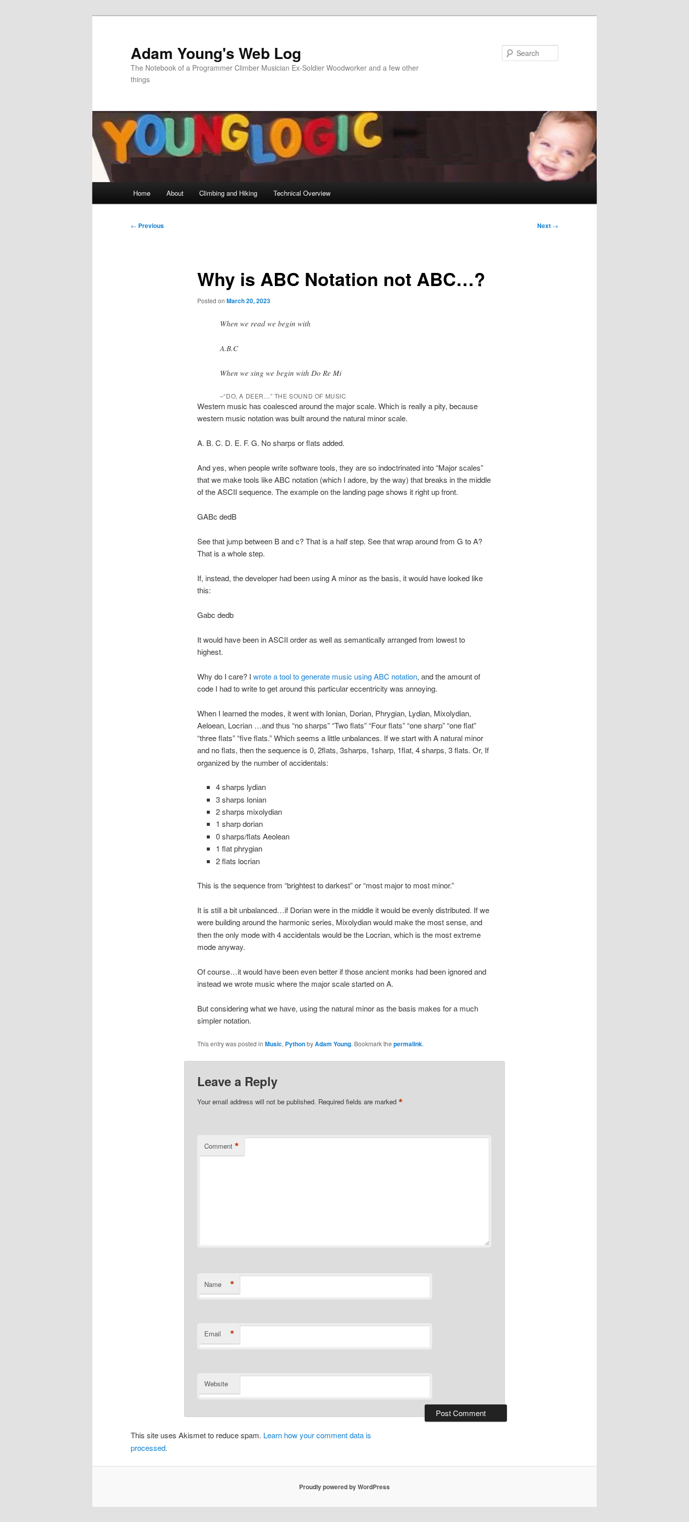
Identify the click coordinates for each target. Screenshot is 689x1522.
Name (219, 1284)
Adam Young (333, 1043)
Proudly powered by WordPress (344, 1486)
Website (216, 1383)
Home (141, 193)
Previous (147, 225)
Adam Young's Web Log (216, 53)
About (175, 193)
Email (219, 1334)
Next (547, 225)
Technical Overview (301, 193)
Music (273, 1043)
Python (295, 1043)
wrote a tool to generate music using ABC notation (334, 676)
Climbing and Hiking (228, 193)
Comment (221, 1146)
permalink (407, 1043)
